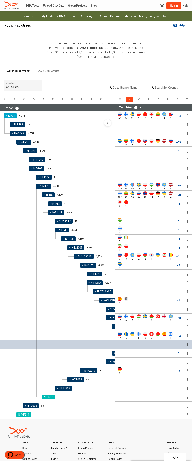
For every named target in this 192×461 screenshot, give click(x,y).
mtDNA (78, 16)
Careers (26, 453)
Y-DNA (60, 16)
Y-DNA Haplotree (87, 459)
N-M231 (10, 115)
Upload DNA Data (53, 5)
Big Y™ (54, 459)
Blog (25, 448)
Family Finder (45, 16)
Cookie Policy (115, 459)
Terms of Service (117, 448)
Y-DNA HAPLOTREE (18, 71)
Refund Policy (29, 459)
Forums (82, 453)
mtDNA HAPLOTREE (47, 71)
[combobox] (23, 87)
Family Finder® (59, 448)
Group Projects (77, 5)
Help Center (173, 448)
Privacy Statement (117, 453)
